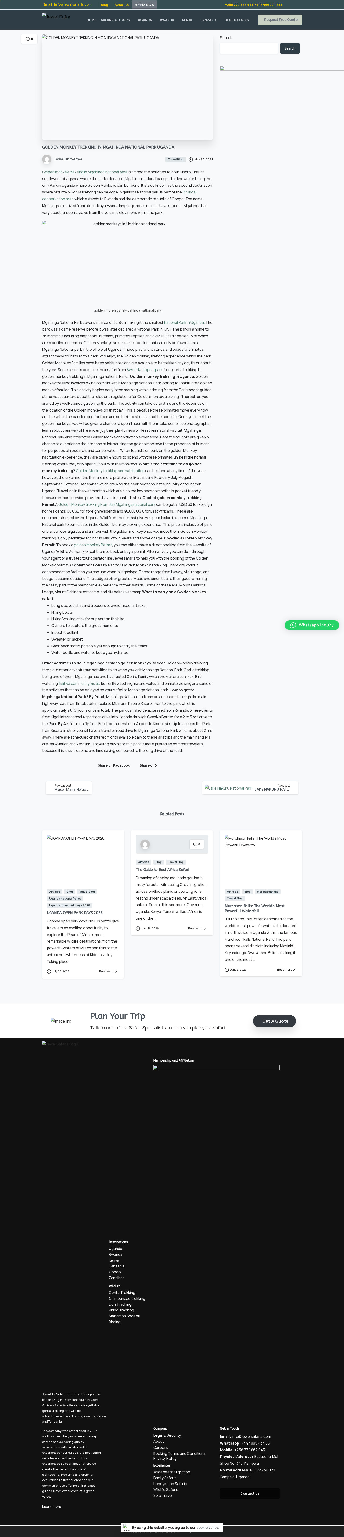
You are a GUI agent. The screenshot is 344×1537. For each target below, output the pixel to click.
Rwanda (89, 1416)
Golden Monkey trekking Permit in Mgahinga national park (106, 504)
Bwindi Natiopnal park (145, 369)
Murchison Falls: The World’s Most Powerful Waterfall (254, 908)
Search (226, 37)
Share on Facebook (114, 765)
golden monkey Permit (93, 544)
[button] (312, 625)
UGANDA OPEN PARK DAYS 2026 (75, 913)
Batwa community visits (79, 683)
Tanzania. (55, 1421)
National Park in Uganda (184, 322)
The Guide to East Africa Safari (162, 869)
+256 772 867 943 (239, 4)
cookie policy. (207, 1527)
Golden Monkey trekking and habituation (110, 470)
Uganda (76, 1416)
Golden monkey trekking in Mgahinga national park (84, 172)
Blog (104, 5)
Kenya (101, 1416)
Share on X (148, 765)
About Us (122, 5)
